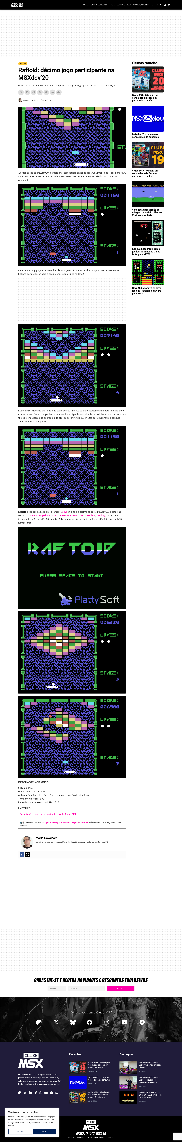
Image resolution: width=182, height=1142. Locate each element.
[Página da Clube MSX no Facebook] (90, 1022)
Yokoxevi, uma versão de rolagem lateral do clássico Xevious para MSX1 (147, 212)
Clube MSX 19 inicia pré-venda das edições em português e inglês (145, 173)
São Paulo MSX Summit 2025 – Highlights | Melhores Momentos (149, 1080)
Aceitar (44, 1132)
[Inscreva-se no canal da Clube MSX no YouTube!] (125, 1022)
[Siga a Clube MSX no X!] (56, 1022)
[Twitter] (27, 854)
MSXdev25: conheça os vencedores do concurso (145, 135)
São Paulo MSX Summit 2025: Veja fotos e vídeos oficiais (150, 1065)
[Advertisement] (91, 36)
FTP (157, 4)
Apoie (112, 4)
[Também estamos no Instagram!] (107, 1022)
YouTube (84, 822)
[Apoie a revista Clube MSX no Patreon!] (39, 1022)
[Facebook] (22, 854)
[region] (32, 1122)
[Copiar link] (59, 93)
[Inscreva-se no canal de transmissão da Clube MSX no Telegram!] (143, 1022)
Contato (121, 4)
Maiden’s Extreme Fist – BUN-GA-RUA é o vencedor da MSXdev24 (150, 1095)
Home (85, 4)
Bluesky (55, 822)
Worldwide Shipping (143, 4)
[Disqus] (72, 892)
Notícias (23, 63)
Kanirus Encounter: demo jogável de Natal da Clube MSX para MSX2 (146, 252)
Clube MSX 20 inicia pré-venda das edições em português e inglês (145, 98)
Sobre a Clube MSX (98, 4)
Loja (129, 4)
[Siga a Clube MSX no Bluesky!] (72, 1022)
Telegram (75, 822)
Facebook (65, 822)
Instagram (46, 822)
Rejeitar (20, 1132)
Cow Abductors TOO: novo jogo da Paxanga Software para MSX (146, 291)
